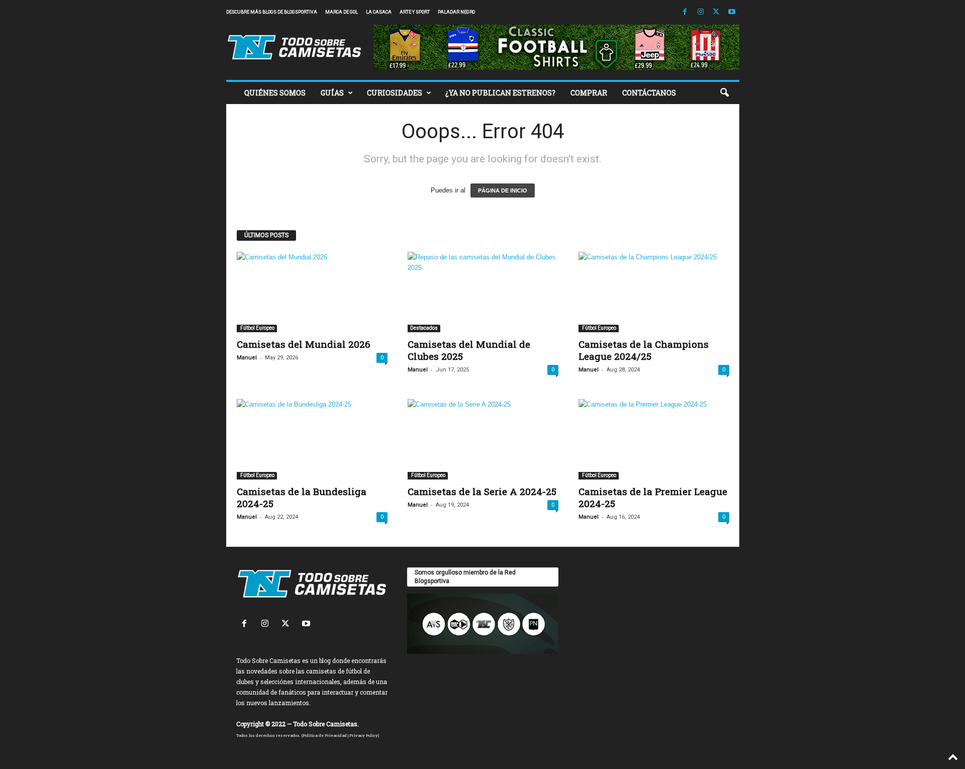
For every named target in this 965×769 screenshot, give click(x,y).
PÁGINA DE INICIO (502, 190)
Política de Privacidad (325, 735)
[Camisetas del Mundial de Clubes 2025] (483, 292)
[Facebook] (685, 12)
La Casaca (379, 12)
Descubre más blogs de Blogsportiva (271, 12)
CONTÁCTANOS (649, 93)
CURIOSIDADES (394, 93)
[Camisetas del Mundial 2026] (312, 292)
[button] (724, 93)
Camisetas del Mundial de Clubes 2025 (469, 350)
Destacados (424, 328)
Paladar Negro (456, 12)
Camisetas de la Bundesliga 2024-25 (301, 497)
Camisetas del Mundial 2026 (303, 344)
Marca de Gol (341, 12)
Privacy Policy (363, 735)
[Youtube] (732, 12)
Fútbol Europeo (256, 328)
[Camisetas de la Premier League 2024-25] (653, 439)
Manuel (247, 357)
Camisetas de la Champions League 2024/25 (643, 350)
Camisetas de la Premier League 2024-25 (652, 497)
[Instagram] (701, 12)
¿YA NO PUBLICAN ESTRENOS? (500, 93)
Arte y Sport (415, 12)
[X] (716, 12)
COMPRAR (588, 93)
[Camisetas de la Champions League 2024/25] (653, 292)
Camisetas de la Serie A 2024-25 (482, 491)
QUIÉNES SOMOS (275, 93)
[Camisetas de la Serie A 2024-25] (483, 439)
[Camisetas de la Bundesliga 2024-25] (312, 439)
